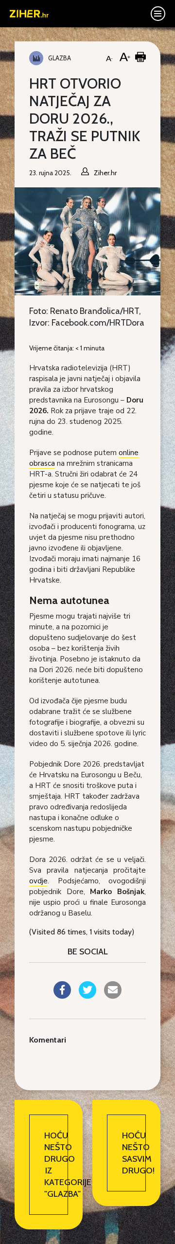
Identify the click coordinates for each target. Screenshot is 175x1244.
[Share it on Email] (113, 995)
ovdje (38, 881)
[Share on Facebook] (62, 995)
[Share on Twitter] (87, 995)
